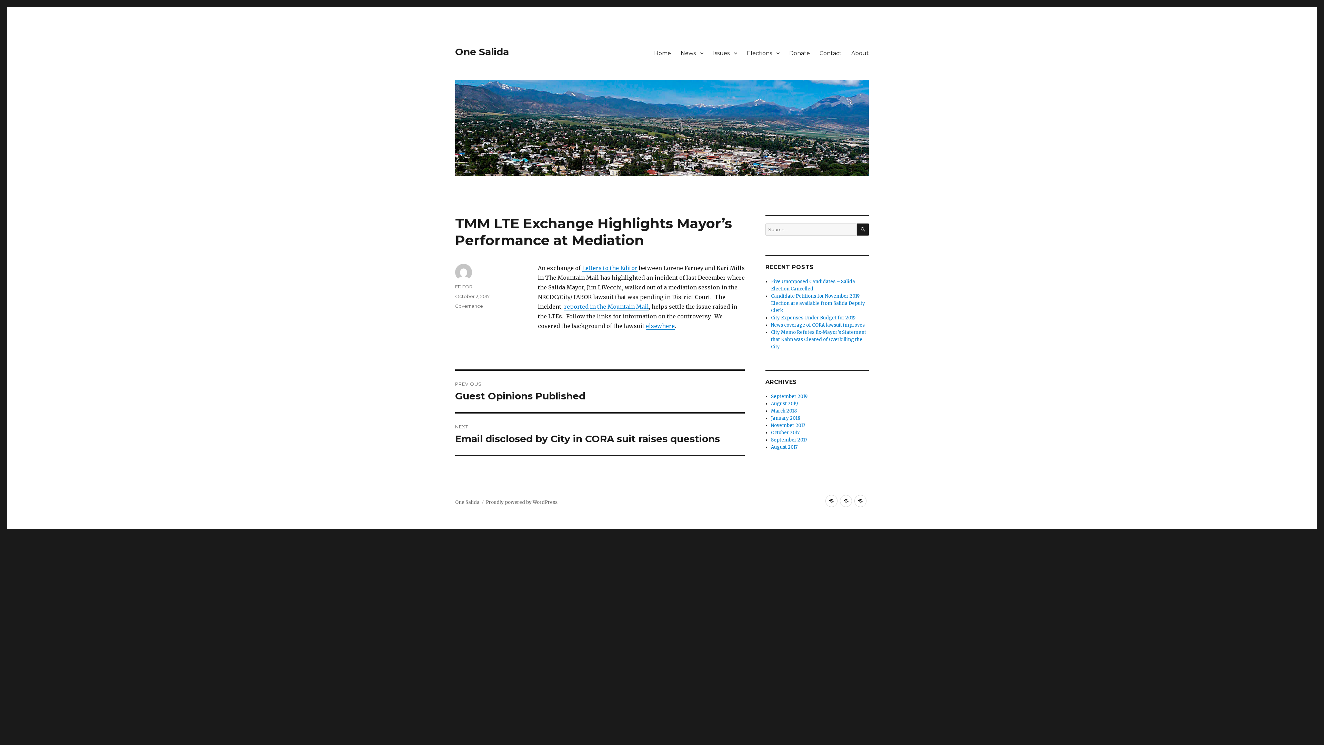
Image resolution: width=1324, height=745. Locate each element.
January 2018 (785, 418)
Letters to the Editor (610, 268)
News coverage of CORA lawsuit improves (818, 325)
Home (662, 53)
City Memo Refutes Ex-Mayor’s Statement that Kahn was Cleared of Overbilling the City (818, 339)
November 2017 (788, 425)
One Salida (482, 52)
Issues (721, 53)
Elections (759, 53)
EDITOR (463, 286)
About (860, 53)
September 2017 (789, 440)
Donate (799, 53)
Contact (831, 53)
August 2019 (784, 404)
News (688, 53)
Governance (469, 306)
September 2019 (789, 396)
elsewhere (660, 325)
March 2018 (784, 411)
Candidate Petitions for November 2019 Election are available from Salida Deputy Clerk (818, 303)
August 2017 (784, 447)
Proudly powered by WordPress (522, 502)
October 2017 (785, 433)
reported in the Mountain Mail (606, 306)
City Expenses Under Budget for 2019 (813, 318)
